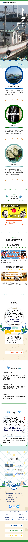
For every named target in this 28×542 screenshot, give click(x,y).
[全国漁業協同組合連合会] (9, 465)
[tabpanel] (14, 325)
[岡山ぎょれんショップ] (14, 276)
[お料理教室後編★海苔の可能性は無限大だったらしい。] (14, 397)
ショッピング (21, 517)
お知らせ (7, 517)
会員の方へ (15, 530)
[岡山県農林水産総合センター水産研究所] (9, 469)
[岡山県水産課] (19, 465)
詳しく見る (15, 99)
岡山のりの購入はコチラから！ (12, 222)
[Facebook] (10, 506)
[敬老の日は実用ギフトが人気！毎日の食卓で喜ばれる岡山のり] (14, 387)
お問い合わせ (21, 519)
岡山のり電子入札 (15, 535)
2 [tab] (14, 347)
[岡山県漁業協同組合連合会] (8, 2)
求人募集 (7, 519)
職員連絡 (15, 525)
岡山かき (21, 514)
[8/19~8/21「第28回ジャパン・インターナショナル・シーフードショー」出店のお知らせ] (14, 325)
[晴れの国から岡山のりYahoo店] (14, 254)
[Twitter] (17, 506)
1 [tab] (12, 347)
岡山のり (7, 514)
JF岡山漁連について (14, 512)
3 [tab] (16, 347)
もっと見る (15, 352)
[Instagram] (14, 506)
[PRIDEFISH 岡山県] (19, 469)
